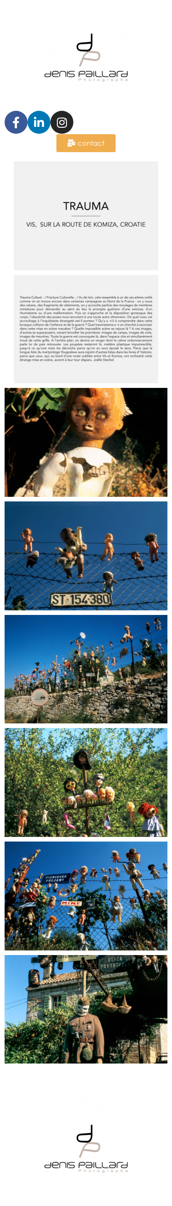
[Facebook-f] (16, 122)
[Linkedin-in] (39, 122)
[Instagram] (61, 122)
